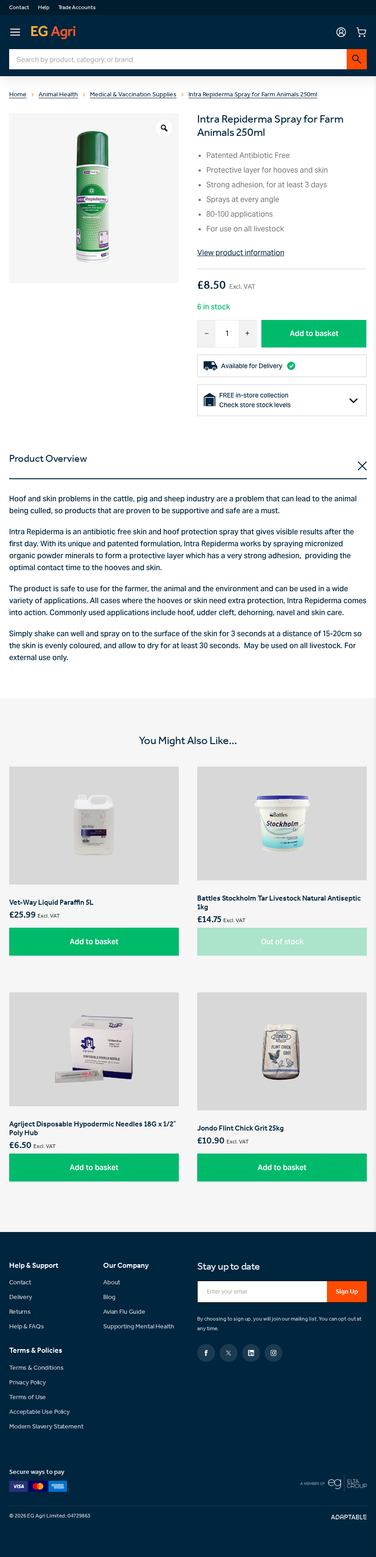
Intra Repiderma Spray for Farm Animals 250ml (252, 95)
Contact (19, 7)
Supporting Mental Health (138, 1327)
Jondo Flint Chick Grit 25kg (282, 1093)
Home (18, 95)
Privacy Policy (27, 1383)
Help (44, 7)
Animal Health (58, 95)
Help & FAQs (26, 1327)
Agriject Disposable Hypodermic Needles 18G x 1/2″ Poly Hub (94, 1093)
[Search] (357, 59)
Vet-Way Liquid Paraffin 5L (94, 868)
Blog (109, 1297)
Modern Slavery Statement (46, 1427)
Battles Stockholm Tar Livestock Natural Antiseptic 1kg (282, 868)
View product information (240, 253)
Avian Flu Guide (124, 1312)
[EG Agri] (53, 32)
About (111, 1283)
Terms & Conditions (36, 1368)
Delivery (20, 1297)
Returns (20, 1312)
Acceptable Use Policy (39, 1412)
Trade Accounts (77, 7)
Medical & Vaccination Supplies (133, 95)
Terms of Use (27, 1397)
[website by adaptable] (349, 1517)
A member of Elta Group (333, 1483)
